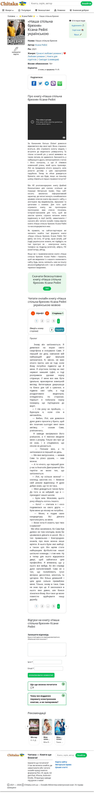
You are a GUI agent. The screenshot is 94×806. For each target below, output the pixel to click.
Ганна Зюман (59, 742)
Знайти (86, 3)
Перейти (59, 329)
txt (47, 288)
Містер (34, 737)
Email (31, 668)
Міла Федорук (47, 742)
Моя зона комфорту (47, 738)
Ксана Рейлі (41, 44)
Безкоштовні (44, 10)
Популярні (26, 10)
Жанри (8, 10)
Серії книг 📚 (78, 30)
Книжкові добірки (81, 10)
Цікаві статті (61, 767)
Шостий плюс (59, 738)
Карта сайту (61, 762)
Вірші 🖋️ (78, 34)
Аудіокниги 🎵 (78, 25)
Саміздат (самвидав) (49, 59)
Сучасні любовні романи (48, 53)
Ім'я (30, 662)
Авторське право (63, 764)
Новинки (61, 10)
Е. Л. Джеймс (34, 740)
